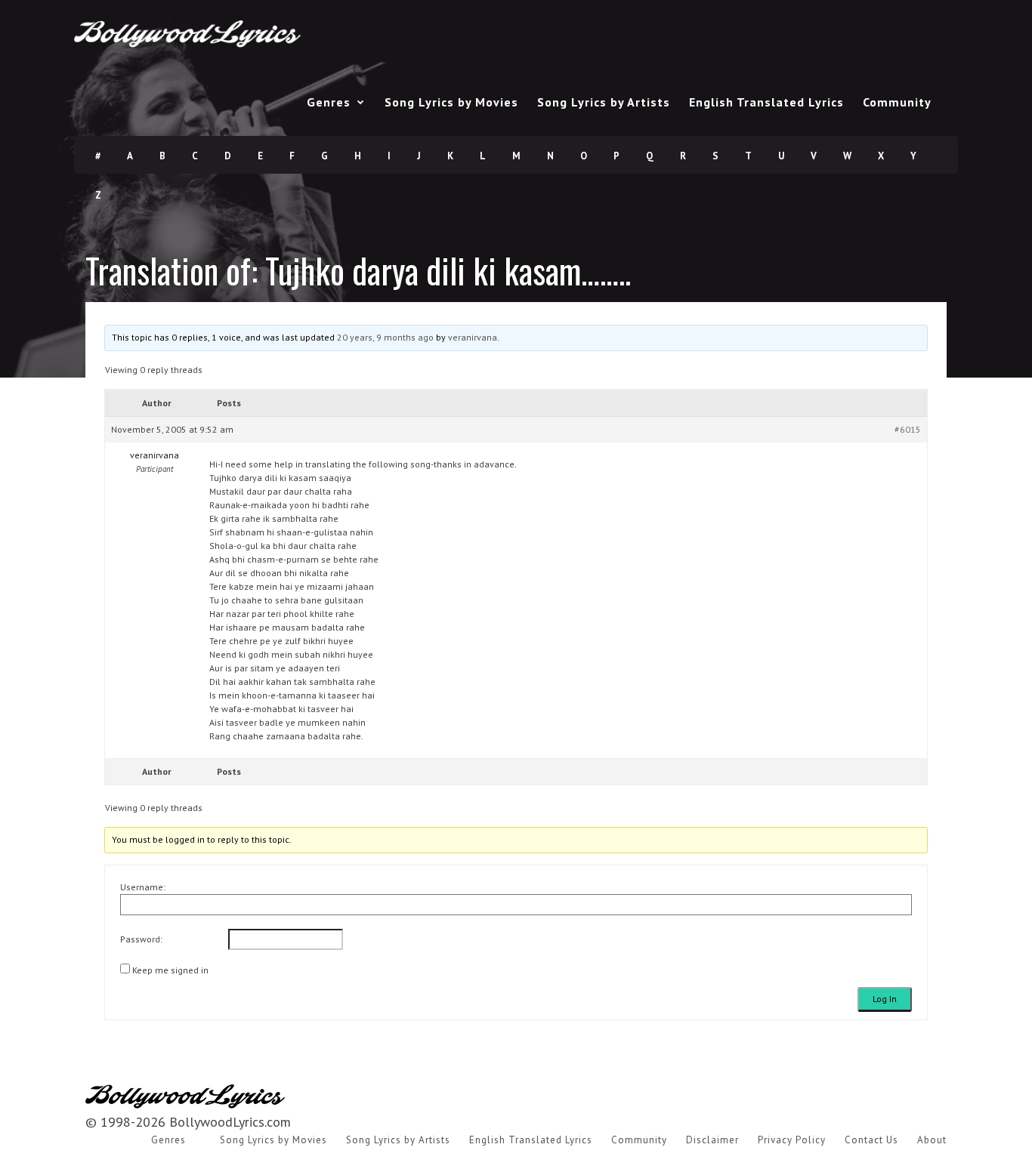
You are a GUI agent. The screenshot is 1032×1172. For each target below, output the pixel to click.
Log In (885, 998)
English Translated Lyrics (766, 101)
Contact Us (871, 1139)
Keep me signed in (170, 970)
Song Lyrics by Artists (603, 101)
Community (897, 101)
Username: (142, 887)
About (932, 1139)
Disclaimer (712, 1139)
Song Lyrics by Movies (451, 101)
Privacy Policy (792, 1139)
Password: (141, 939)
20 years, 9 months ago (385, 337)
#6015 (908, 429)
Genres (329, 101)
